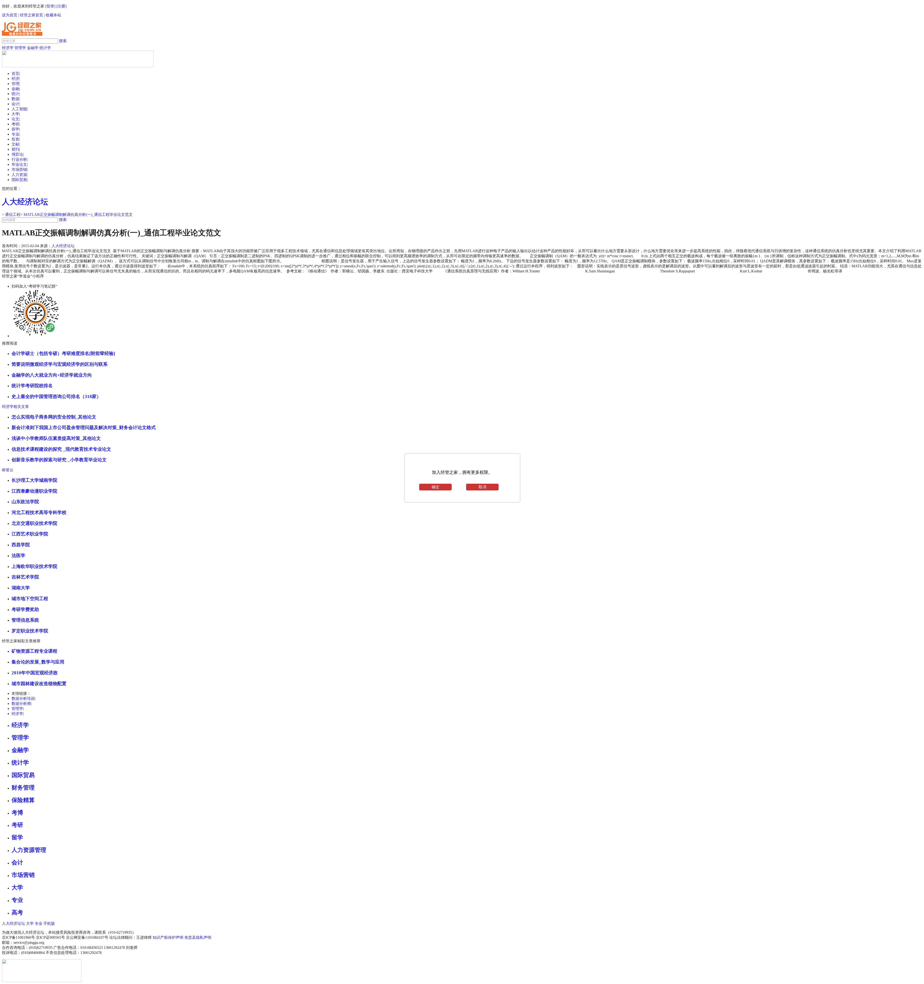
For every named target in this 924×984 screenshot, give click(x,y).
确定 (435, 487)
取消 (482, 487)
